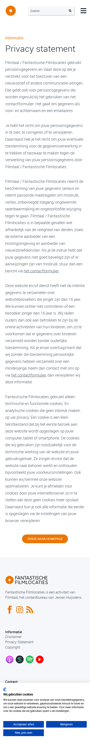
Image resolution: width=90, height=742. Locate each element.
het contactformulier (41, 270)
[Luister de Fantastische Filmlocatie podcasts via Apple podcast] (9, 659)
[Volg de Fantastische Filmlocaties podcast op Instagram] (19, 609)
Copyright (12, 647)
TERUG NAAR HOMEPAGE (45, 539)
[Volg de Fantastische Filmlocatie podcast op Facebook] (9, 609)
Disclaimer (13, 636)
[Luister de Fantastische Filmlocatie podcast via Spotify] (29, 659)
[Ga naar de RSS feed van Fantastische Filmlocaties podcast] (29, 609)
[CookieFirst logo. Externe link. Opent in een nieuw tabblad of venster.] (5, 690)
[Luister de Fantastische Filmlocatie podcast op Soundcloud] (19, 659)
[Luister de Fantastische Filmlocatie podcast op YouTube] (39, 659)
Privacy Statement (19, 642)
